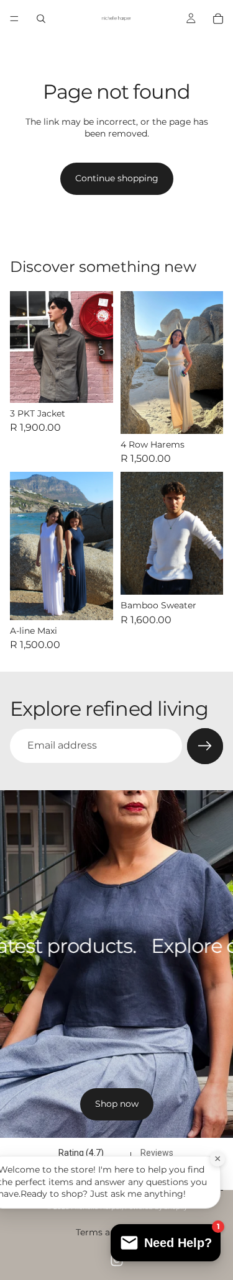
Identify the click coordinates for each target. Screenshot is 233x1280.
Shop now (117, 1103)
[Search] (41, 18)
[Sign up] (205, 746)
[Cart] (218, 18)
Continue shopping (116, 178)
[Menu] (14, 18)
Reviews (156, 1153)
